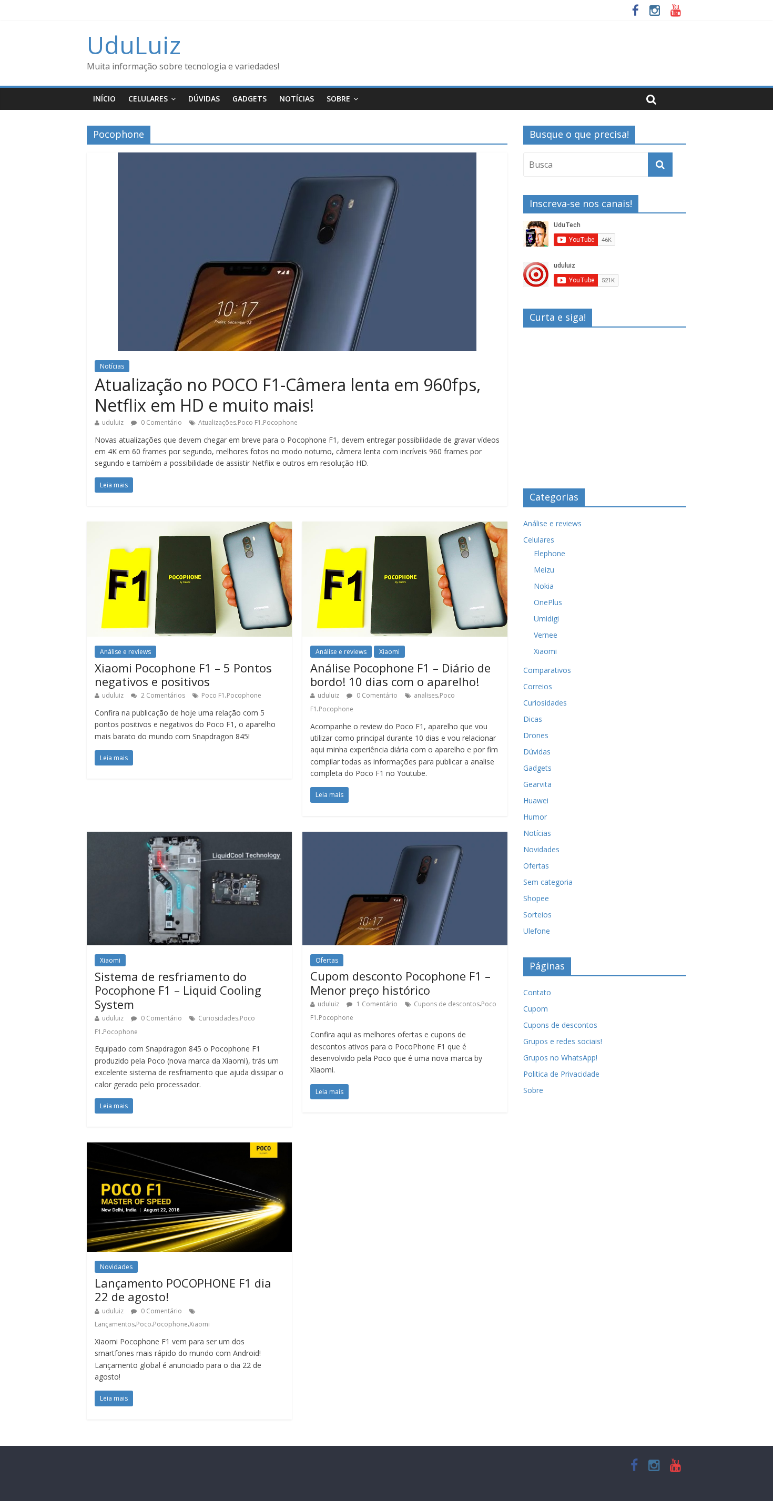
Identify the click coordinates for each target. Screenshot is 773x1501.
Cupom (535, 1009)
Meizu (544, 570)
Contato (537, 992)
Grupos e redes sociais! (562, 1041)
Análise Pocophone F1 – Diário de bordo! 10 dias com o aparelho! (400, 674)
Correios (537, 686)
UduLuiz (134, 44)
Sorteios (537, 915)
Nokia (544, 586)
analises (426, 695)
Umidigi (546, 619)
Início (104, 99)
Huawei (535, 800)
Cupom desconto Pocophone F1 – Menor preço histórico (400, 982)
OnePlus (548, 602)
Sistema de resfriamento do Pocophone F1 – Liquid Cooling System (178, 990)
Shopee (536, 898)
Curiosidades (218, 1018)
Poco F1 (249, 422)
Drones (535, 735)
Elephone (549, 553)
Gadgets (249, 99)
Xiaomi (389, 651)
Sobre (338, 99)
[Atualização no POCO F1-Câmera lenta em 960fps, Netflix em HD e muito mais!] (297, 159)
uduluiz (113, 422)
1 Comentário (376, 1003)
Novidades (116, 1266)
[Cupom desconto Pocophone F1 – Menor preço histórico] (404, 838)
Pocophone (280, 422)
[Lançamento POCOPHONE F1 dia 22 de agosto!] (189, 1149)
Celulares (148, 99)
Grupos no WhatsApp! (560, 1058)
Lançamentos (115, 1324)
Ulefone (536, 931)
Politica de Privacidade (561, 1074)
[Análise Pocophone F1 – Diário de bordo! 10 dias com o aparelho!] (404, 528)
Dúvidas (204, 99)
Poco (143, 1324)
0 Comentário (160, 422)
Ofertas (327, 960)
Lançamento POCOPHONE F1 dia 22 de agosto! (183, 1289)
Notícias (296, 99)
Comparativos (547, 670)
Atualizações (217, 422)
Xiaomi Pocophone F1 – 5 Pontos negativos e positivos (183, 674)
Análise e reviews (125, 651)
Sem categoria (548, 882)
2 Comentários (162, 695)
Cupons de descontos (447, 1003)
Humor (535, 817)
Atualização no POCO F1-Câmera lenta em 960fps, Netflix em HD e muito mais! (288, 394)
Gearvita (537, 784)
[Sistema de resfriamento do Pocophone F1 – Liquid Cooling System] (189, 838)
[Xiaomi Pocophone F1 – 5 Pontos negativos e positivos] (189, 528)
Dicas (532, 719)
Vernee (545, 635)
